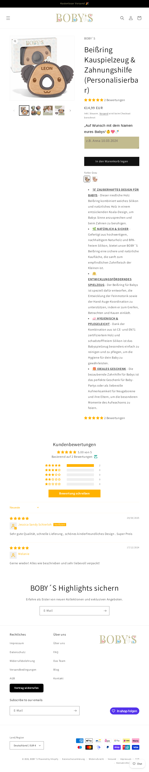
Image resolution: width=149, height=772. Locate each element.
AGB (12, 678)
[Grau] (87, 179)
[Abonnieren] (105, 610)
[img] (19, 518)
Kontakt (58, 678)
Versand (104, 113)
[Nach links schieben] (14, 110)
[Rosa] (94, 179)
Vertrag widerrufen (26, 688)
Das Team (59, 661)
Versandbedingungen (23, 669)
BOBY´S (34, 759)
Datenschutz (18, 652)
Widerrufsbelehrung (22, 661)
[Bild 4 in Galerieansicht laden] (60, 110)
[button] (8, 18)
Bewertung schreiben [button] (74, 493)
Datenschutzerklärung (73, 759)
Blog (56, 669)
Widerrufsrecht (96, 759)
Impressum (17, 643)
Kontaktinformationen (127, 763)
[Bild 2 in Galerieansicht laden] (36, 110)
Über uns (59, 643)
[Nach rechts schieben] (70, 110)
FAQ (55, 652)
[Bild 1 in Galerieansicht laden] (24, 110)
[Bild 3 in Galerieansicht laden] (48, 110)
